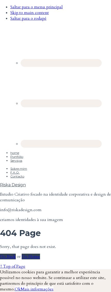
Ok (18, 289)
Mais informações (37, 289)
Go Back (8, 256)
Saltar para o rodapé (28, 18)
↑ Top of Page (12, 266)
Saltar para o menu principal (36, 7)
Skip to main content (29, 13)
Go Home (31, 256)
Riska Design (13, 184)
